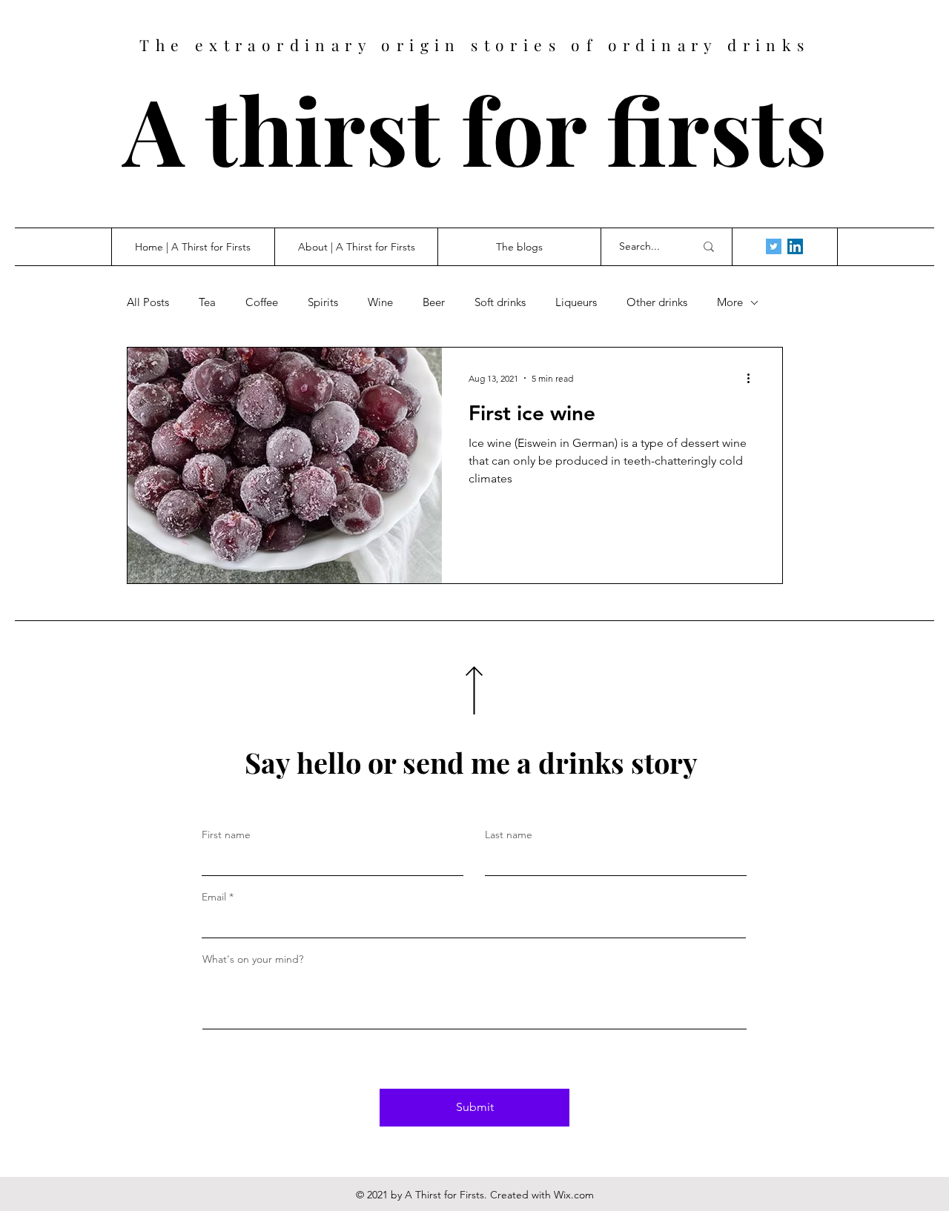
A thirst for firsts (475, 128)
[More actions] (753, 378)
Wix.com (574, 1194)
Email (214, 897)
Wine (380, 302)
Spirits (323, 302)
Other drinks (656, 302)
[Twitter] (773, 246)
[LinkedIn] (795, 246)
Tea (207, 302)
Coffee (261, 302)
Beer (434, 302)
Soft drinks (500, 302)
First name (226, 834)
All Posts (148, 302)
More (730, 302)
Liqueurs (576, 302)
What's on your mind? (252, 959)
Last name (508, 834)
